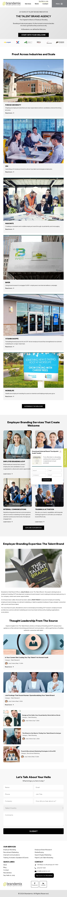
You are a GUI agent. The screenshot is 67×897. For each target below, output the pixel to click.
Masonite (9, 223)
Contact (45, 4)
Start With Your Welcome (33, 35)
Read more (9, 113)
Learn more (7, 474)
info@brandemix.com (43, 871)
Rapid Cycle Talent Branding (44, 857)
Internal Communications (11, 855)
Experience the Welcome (33, 406)
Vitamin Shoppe (11, 339)
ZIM (6, 166)
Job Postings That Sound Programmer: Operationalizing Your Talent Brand (29, 695)
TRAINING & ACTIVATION (44, 509)
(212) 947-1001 (41, 868)
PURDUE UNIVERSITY (13, 105)
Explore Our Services (33, 528)
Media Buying (39, 852)
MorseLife (9, 391)
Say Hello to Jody (43, 1)
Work (37, 4)
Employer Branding (9, 849)
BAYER (7, 282)
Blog (4, 867)
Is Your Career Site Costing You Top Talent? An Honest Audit (26, 657)
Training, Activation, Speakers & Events (15, 857)
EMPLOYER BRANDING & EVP (14, 461)
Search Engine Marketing (43, 855)
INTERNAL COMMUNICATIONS (14, 509)
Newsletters (7, 873)
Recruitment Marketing (11, 852)
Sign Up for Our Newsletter (44, 875)
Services (28, 4)
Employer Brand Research (43, 849)
